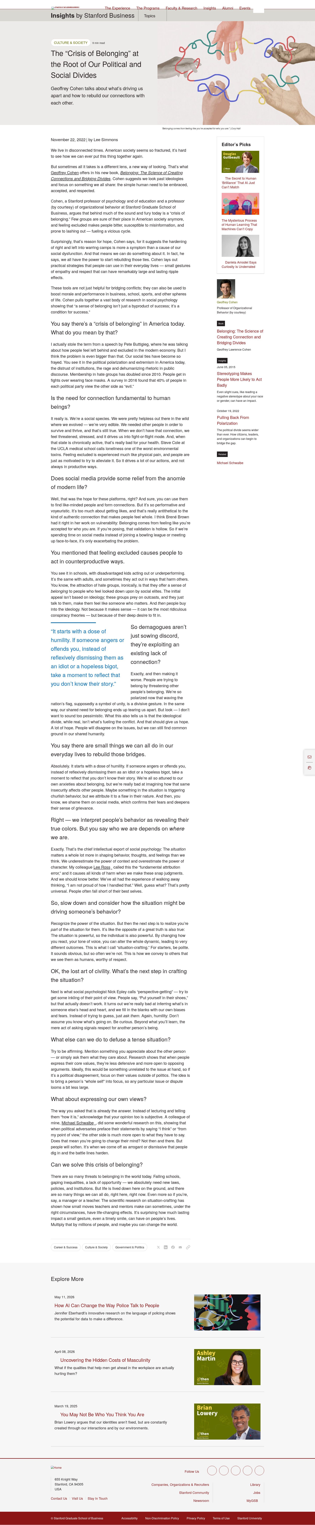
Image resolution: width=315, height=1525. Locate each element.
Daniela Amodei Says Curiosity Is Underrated (239, 264)
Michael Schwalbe (79, 1122)
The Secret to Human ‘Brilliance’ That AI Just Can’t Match (239, 182)
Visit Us (77, 1498)
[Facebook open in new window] (224, 1470)
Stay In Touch (98, 1498)
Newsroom (201, 1500)
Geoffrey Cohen (65, 172)
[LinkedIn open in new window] (259, 1470)
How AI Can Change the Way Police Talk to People (107, 1305)
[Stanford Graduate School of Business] (65, 8)
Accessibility (130, 1518)
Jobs (256, 1492)
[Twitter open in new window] (212, 1470)
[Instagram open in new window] (235, 1470)
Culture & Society (71, 42)
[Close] (302, 762)
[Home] (56, 1468)
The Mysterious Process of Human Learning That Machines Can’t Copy (239, 224)
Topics (149, 15)
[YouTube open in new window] (247, 1470)
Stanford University (250, 1518)
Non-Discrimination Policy (163, 1518)
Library (255, 1484)
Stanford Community (194, 1492)
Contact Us (59, 1498)
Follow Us (192, 1471)
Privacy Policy (197, 1518)
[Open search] (258, 7)
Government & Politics (129, 1247)
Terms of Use (222, 1518)
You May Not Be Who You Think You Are (102, 1414)
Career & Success (65, 1247)
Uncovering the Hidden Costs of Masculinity (105, 1359)
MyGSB (253, 1500)
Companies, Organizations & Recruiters (180, 1484)
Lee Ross (103, 867)
